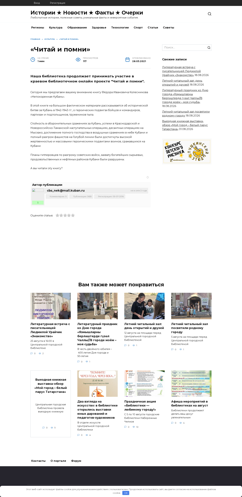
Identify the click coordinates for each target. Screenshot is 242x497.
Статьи (153, 27)
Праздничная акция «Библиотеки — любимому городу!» (140, 405)
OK (126, 493)
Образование (77, 27)
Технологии (120, 27)
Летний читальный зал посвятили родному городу (189, 328)
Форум (76, 460)
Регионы (37, 27)
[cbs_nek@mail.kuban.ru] (38, 194)
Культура (55, 27)
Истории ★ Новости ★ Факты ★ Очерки (86, 12)
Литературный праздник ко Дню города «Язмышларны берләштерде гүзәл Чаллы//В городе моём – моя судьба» (97, 334)
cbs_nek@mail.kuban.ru (66, 190)
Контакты (38, 460)
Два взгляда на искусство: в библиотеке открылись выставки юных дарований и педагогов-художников (97, 409)
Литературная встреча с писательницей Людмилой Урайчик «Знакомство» (181, 71)
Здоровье (99, 27)
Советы (168, 27)
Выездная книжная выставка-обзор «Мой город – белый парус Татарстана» (185, 125)
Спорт (138, 27)
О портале (58, 460)
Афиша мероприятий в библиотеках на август (189, 403)
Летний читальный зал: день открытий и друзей (144, 326)
